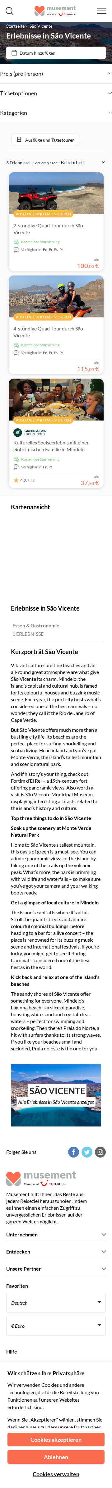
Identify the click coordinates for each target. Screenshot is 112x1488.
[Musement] (55, 11)
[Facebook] (73, 1152)
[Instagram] (99, 1152)
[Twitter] (86, 1152)
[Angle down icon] (77, 74)
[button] (45, 140)
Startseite (15, 26)
